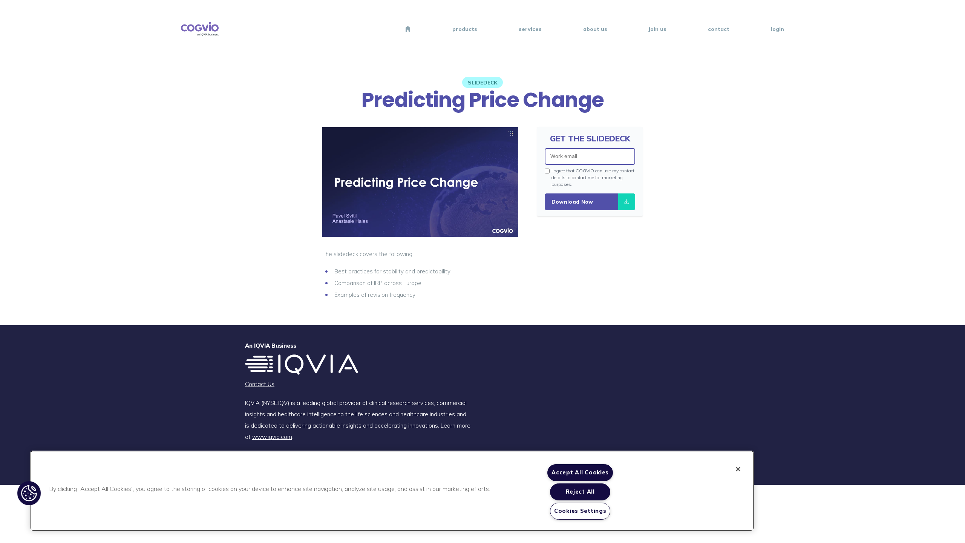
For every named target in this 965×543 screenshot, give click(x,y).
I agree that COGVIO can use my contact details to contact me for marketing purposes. (592, 177)
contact (718, 29)
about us (595, 29)
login (777, 29)
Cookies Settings (580, 511)
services (530, 29)
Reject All (580, 491)
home (408, 29)
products (464, 29)
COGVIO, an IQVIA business (200, 29)
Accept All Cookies (580, 472)
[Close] (738, 469)
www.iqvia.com (272, 436)
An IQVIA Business (270, 345)
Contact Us (259, 384)
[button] (29, 493)
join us (657, 29)
